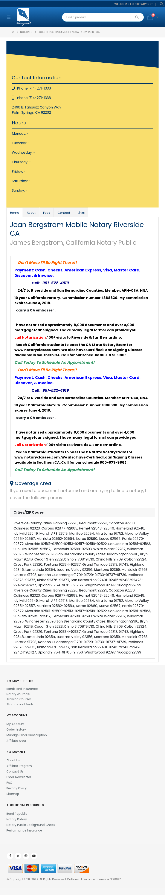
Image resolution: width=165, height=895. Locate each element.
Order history (16, 729)
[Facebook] (156, 4)
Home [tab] (14, 213)
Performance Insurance (24, 830)
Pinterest (26, 856)
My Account (15, 724)
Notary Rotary (16, 819)
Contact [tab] (64, 213)
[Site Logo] (22, 17)
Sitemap (12, 794)
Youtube (34, 856)
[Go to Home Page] (13, 32)
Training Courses (19, 699)
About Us (13, 760)
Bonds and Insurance (22, 689)
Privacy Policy (16, 788)
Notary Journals (18, 694)
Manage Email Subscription (26, 735)
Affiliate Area (16, 741)
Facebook (10, 856)
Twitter (18, 856)
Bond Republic (17, 813)
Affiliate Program (19, 766)
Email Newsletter (18, 777)
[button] (162, 3)
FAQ (9, 782)
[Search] (137, 17)
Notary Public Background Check (30, 825)
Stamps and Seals (19, 704)
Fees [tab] (46, 213)
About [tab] (31, 213)
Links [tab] (81, 213)
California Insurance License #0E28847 (94, 879)
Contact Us (14, 771)
